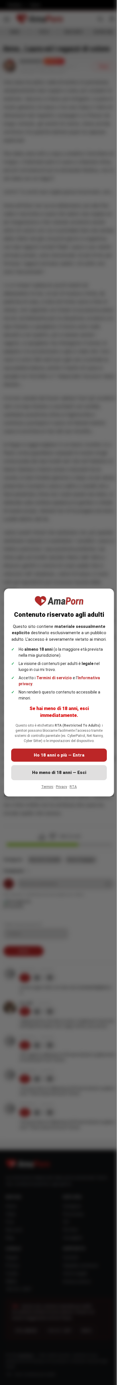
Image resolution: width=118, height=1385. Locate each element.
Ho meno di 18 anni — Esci (59, 772)
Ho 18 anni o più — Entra (59, 755)
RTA (73, 787)
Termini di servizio (54, 678)
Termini (47, 787)
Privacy (61, 787)
